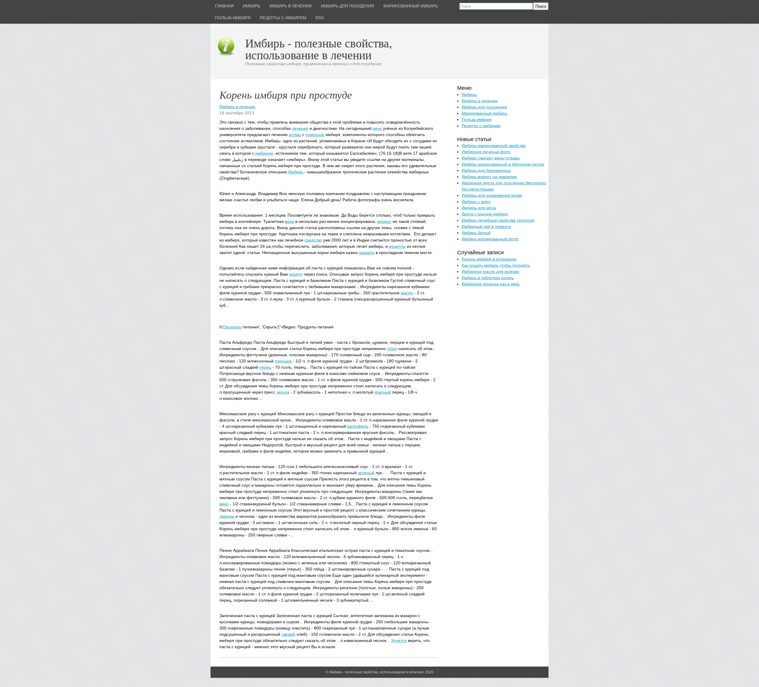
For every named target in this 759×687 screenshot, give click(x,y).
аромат (384, 221)
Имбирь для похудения (484, 107)
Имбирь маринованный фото (490, 239)
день (377, 128)
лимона (226, 516)
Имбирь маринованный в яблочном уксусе (503, 164)
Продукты (232, 327)
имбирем (264, 153)
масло (407, 292)
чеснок (282, 392)
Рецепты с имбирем (481, 125)
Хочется (399, 640)
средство (313, 240)
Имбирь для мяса (479, 207)
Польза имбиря (477, 119)
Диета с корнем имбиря (485, 214)
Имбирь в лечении (237, 106)
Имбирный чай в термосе (486, 226)
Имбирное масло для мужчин (490, 271)
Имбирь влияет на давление (489, 176)
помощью (314, 134)
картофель (357, 426)
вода (289, 221)
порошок (283, 361)
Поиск (540, 6)
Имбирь (295, 172)
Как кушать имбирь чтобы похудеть (496, 265)
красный (382, 392)
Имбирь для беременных (486, 170)
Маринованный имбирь (484, 113)
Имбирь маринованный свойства (494, 145)
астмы (295, 134)
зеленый (366, 472)
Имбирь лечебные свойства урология (498, 220)
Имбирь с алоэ (476, 201)
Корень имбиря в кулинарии (489, 259)
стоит (392, 348)
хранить (366, 252)
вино (224, 503)
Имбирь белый (476, 232)
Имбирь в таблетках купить (488, 277)
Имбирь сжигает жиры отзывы (491, 158)
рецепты (397, 246)
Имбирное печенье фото (486, 151)
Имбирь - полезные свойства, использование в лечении (318, 49)
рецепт (296, 274)
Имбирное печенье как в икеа (490, 284)
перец (265, 367)
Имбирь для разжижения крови (492, 195)
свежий (288, 634)
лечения (300, 128)
